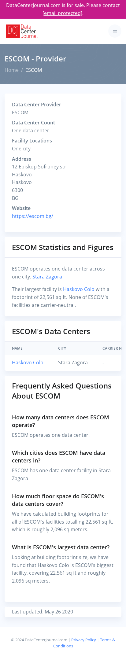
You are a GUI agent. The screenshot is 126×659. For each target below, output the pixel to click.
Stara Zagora (47, 276)
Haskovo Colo (78, 289)
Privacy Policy (83, 639)
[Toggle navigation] (114, 31)
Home (12, 70)
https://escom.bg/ (32, 216)
